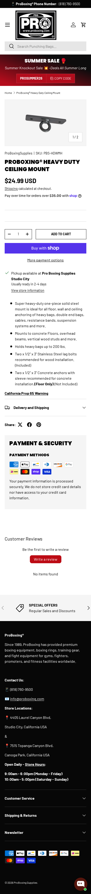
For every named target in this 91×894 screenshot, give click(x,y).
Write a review (45, 559)
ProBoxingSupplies (18, 153)
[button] (83, 25)
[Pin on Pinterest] (38, 424)
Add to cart (61, 234)
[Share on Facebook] (29, 424)
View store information (27, 290)
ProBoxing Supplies (25, 882)
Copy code (62, 78)
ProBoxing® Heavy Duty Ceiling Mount (38, 92)
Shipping (11, 189)
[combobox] (45, 46)
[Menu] (7, 25)
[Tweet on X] (20, 424)
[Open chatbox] (80, 884)
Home (8, 92)
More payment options (45, 260)
